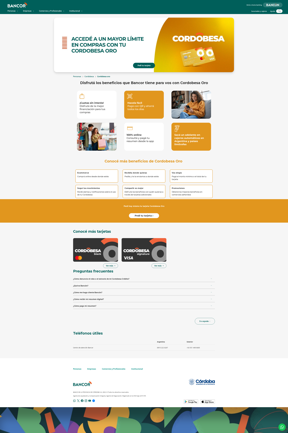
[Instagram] (86, 400)
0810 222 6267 (162, 348)
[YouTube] (89, 400)
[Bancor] (82, 383)
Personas (12, 11)
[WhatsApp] (74, 400)
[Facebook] (82, 400)
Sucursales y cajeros (259, 11)
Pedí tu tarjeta (144, 65)
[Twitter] (78, 400)
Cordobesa (89, 76)
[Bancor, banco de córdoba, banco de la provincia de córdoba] (17, 4)
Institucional (74, 11)
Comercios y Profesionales (50, 11)
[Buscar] (279, 11)
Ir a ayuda (204, 321)
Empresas (27, 11)
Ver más (109, 265)
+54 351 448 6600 (193, 348)
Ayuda (272, 11)
